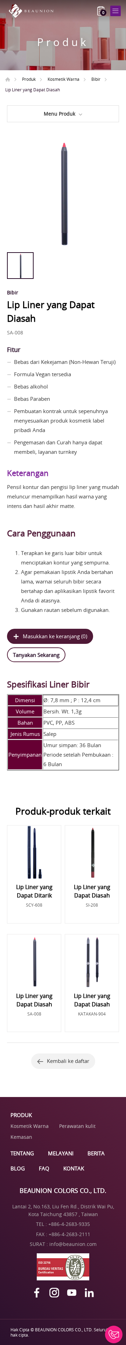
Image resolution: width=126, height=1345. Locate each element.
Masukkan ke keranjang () (55, 636)
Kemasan (21, 1137)
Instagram (54, 1292)
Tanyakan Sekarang (36, 654)
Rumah (7, 79)
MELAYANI (61, 1153)
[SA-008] (63, 192)
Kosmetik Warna (63, 79)
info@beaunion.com (73, 1244)
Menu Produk (59, 113)
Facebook (36, 1292)
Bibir (95, 79)
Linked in (89, 1292)
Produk (29, 79)
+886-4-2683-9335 (69, 1224)
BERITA (96, 1153)
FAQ (44, 1168)
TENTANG (22, 1153)
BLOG (17, 1168)
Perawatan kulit (77, 1126)
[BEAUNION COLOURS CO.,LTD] (33, 11)
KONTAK (73, 1168)
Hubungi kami (113, 1334)
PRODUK (21, 1114)
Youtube (71, 1292)
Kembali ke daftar (68, 1060)
